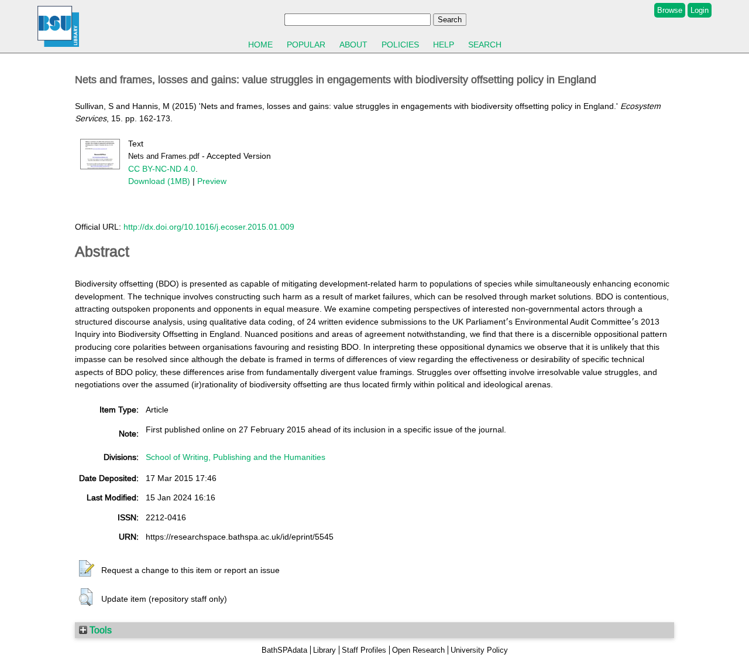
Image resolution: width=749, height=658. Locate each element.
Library (324, 650)
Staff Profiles (364, 650)
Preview (211, 181)
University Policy (479, 650)
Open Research (418, 650)
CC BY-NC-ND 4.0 (161, 168)
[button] (86, 569)
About (353, 44)
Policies (400, 44)
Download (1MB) (159, 181)
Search (484, 44)
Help (443, 44)
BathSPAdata (284, 650)
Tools (99, 630)
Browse (669, 10)
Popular (306, 44)
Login (699, 10)
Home (260, 44)
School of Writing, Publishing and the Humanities (235, 457)
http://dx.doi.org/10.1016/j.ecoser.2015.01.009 (208, 226)
